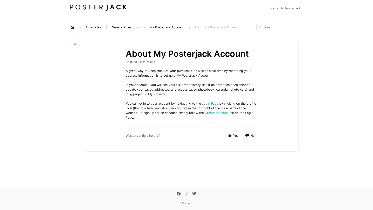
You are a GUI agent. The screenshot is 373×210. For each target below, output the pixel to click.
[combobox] (279, 27)
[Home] (72, 27)
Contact (186, 203)
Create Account (216, 113)
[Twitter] (194, 194)
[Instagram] (186, 194)
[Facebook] (178, 194)
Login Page (210, 103)
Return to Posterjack (286, 8)
